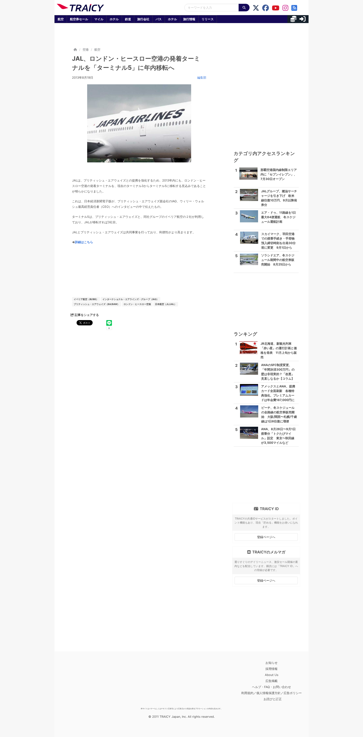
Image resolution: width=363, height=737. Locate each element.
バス (159, 19)
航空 (61, 19)
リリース (208, 19)
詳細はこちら (84, 242)
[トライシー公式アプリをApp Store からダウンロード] (79, 683)
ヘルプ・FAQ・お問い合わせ (271, 687)
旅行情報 (189, 19)
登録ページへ (266, 537)
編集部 (201, 77)
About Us (271, 675)
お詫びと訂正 (273, 699)
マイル (98, 19)
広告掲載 (271, 681)
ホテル (114, 19)
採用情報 (271, 669)
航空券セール (79, 19)
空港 (86, 49)
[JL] (139, 123)
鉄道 (128, 19)
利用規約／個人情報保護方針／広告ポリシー (271, 693)
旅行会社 (143, 19)
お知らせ (271, 663)
